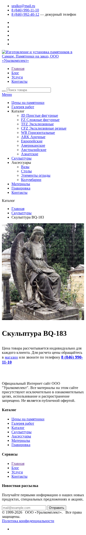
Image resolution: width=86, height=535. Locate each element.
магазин (11, 357)
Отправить (56, 508)
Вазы (25, 167)
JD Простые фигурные (39, 115)
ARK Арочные (33, 137)
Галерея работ (22, 107)
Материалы (20, 184)
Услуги (17, 77)
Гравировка (20, 188)
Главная (17, 69)
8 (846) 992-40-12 (25, 14)
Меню (7, 94)
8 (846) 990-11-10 (25, 10)
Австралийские (33, 150)
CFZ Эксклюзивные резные (43, 128)
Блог (15, 73)
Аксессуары (21, 436)
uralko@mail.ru (23, 6)
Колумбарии (31, 180)
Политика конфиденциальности (28, 521)
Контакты (19, 81)
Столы (26, 171)
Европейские (32, 141)
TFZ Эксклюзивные (37, 124)
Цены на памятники (27, 103)
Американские (33, 145)
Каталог (18, 428)
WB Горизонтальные (38, 133)
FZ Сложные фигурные (40, 120)
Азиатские (29, 154)
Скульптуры (21, 158)
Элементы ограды (35, 175)
